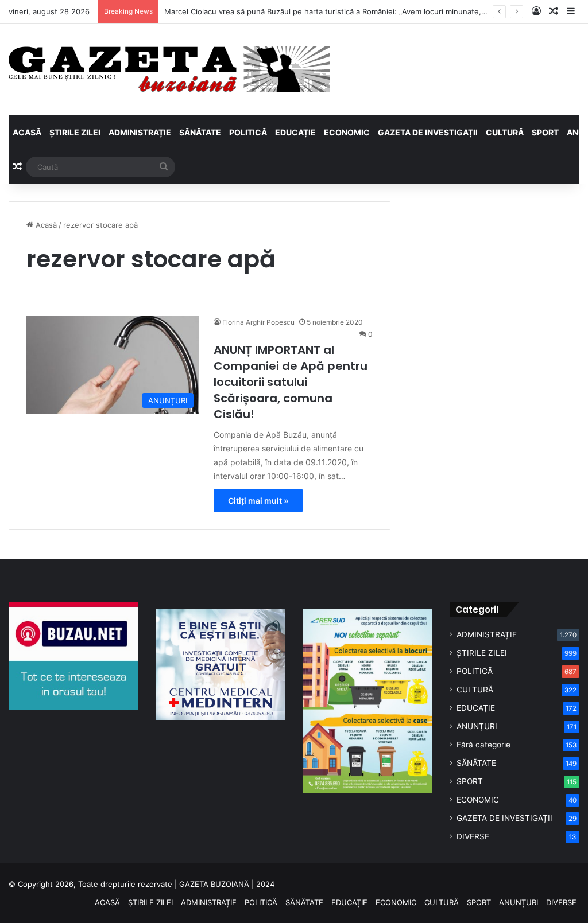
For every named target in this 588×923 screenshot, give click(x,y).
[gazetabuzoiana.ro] (169, 69)
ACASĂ (27, 132)
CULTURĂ (505, 132)
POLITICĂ (248, 132)
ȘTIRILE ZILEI (74, 132)
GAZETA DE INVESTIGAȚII (428, 132)
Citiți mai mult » (258, 500)
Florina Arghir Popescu (258, 322)
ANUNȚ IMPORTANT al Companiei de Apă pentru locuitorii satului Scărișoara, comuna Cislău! (291, 382)
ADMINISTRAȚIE (140, 132)
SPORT (545, 132)
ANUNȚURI (477, 726)
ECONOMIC (347, 132)
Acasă (45, 224)
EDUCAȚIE (295, 132)
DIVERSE (473, 836)
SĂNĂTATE (200, 132)
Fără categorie (483, 744)
